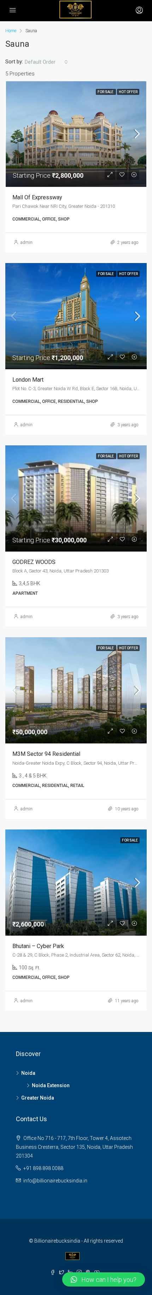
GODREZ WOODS (33, 562)
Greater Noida (37, 1098)
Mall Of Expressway (37, 197)
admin (27, 242)
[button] (103, 1279)
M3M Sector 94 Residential (46, 754)
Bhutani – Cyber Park (38, 946)
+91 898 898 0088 (43, 1168)
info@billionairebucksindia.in (55, 1180)
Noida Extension (51, 1085)
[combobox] (46, 62)
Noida (28, 1073)
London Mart (27, 379)
